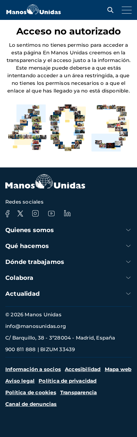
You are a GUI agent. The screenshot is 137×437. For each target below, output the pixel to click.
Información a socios (33, 369)
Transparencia (78, 392)
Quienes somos (29, 230)
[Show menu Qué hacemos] (128, 245)
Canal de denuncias (31, 404)
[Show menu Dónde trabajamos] (128, 261)
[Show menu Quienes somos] (128, 229)
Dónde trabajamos (34, 262)
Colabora (19, 277)
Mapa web (118, 369)
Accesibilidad (83, 369)
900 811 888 (20, 349)
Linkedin (67, 214)
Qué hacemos (27, 246)
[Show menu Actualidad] (128, 293)
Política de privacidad (67, 381)
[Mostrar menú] (125, 10)
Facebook (7, 213)
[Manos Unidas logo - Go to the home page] (33, 12)
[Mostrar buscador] (108, 10)
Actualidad (22, 293)
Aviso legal (20, 381)
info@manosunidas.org (35, 326)
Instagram (35, 214)
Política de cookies (30, 392)
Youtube (51, 214)
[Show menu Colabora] (128, 277)
